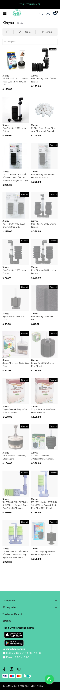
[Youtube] (19, 669)
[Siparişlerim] (48, 13)
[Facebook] (4, 669)
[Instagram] (12, 669)
